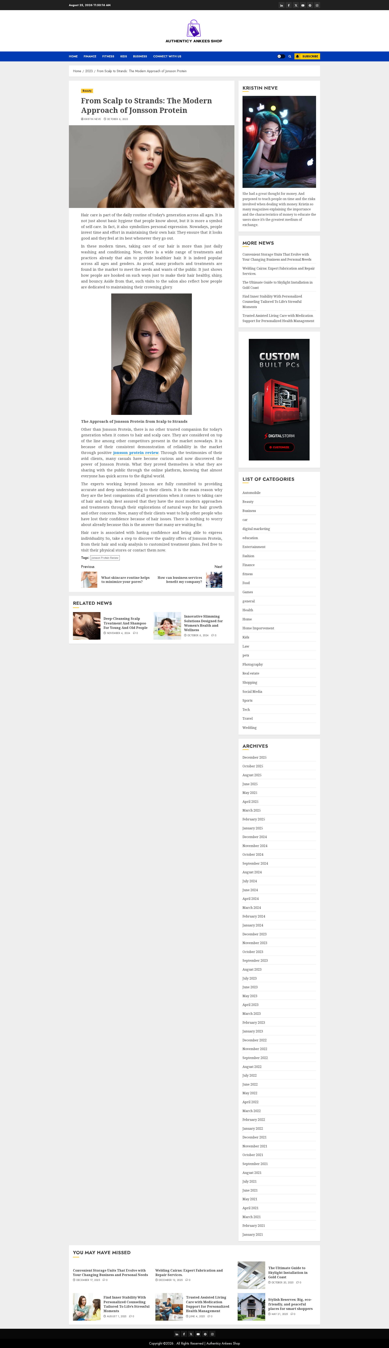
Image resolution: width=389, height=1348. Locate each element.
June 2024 (250, 890)
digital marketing (256, 529)
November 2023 (255, 943)
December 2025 (255, 757)
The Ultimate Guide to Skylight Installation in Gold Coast (288, 1272)
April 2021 (251, 1208)
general (249, 601)
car (245, 519)
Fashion (248, 556)
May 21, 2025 (280, 1314)
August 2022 (252, 1066)
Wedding (250, 727)
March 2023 (252, 1013)
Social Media (252, 691)
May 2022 (250, 1093)
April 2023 (251, 1004)
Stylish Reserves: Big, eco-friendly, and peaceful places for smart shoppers (290, 1304)
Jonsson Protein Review (105, 558)
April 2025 (251, 801)
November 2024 (255, 846)
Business (140, 56)
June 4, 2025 (197, 1316)
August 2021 (252, 1172)
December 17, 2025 (88, 1280)
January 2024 (253, 925)
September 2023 (255, 960)
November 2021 (255, 1146)
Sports (247, 700)
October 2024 (253, 854)
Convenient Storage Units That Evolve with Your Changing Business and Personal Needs (277, 257)
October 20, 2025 (283, 1282)
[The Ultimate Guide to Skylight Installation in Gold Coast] (251, 1275)
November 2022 (255, 1049)
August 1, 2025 (116, 1316)
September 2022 (255, 1058)
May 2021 (250, 1199)
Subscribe (310, 56)
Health (248, 610)
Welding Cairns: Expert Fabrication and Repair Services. (189, 1272)
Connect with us (167, 56)
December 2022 (255, 1040)
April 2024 (251, 898)
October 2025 (253, 766)
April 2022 (251, 1102)
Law (246, 646)
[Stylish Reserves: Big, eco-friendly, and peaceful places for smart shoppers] (251, 1307)
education (250, 538)
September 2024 (255, 863)
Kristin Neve (92, 119)
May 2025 (250, 792)
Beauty (87, 91)
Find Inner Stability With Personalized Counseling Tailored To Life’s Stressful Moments (272, 301)
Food (246, 583)
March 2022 (252, 1111)
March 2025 (252, 810)
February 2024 (254, 916)
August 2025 (252, 775)
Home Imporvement (258, 628)
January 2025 (253, 828)
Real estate (251, 673)
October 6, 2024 (198, 635)
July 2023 (250, 978)
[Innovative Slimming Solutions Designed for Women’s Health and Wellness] (167, 626)
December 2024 (255, 837)
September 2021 (255, 1164)
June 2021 (250, 1190)
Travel (248, 718)
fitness (108, 56)
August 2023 (252, 969)
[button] (289, 56)
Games (248, 592)
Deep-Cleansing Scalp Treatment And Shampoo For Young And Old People (125, 623)
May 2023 (250, 996)
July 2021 (250, 1181)
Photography (253, 664)
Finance (90, 56)
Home (73, 56)
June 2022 (250, 1084)
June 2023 (250, 987)
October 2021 (253, 1155)
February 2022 (254, 1119)
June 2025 (250, 784)
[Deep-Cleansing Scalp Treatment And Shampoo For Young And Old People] (86, 626)
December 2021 (255, 1137)
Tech (246, 709)
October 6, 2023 (117, 119)
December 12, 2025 (171, 1280)
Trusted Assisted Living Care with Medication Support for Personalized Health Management (207, 1304)
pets (246, 655)
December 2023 (255, 934)
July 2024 (250, 881)
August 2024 (252, 872)
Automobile (252, 492)
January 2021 (253, 1234)
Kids (123, 56)
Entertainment (254, 547)
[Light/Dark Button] (281, 56)
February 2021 (254, 1225)
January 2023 (253, 1031)
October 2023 (253, 952)
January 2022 (253, 1128)
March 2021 (252, 1217)
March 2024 (252, 907)
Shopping (250, 682)
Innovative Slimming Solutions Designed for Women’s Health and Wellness (203, 623)
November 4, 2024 (118, 633)
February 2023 (254, 1022)
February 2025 (254, 819)
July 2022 (250, 1075)
